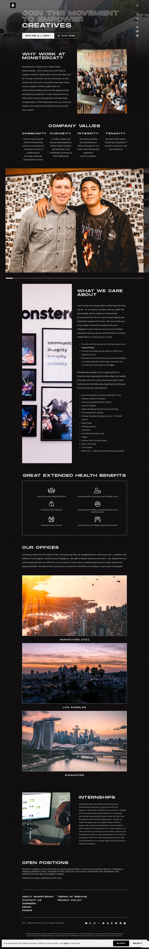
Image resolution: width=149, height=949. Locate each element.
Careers (29, 903)
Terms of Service (72, 897)
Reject (137, 943)
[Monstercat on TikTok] (137, 18)
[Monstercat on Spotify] (103, 923)
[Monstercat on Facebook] (137, 31)
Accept (121, 943)
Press (27, 910)
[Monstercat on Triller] (125, 923)
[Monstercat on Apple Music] (108, 923)
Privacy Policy (70, 900)
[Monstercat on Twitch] (137, 27)
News (26, 907)
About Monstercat (38, 897)
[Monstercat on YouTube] (86, 923)
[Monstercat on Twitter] (137, 23)
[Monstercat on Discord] (137, 36)
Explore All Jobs (37, 36)
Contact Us (32, 900)
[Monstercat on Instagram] (137, 14)
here (66, 943)
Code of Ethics (88, 348)
